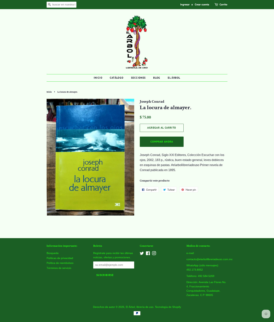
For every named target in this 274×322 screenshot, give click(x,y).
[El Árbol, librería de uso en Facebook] (148, 254)
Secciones (138, 77)
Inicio (98, 77)
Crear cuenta (202, 4)
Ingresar (185, 4)
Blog (156, 77)
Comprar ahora (161, 141)
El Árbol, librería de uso (139, 307)
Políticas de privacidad (60, 258)
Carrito (223, 4)
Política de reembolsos (60, 263)
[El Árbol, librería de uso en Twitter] (142, 254)
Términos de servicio (59, 268)
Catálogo (116, 77)
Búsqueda (53, 253)
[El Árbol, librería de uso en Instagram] (154, 254)
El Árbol (174, 77)
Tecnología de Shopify (168, 307)
